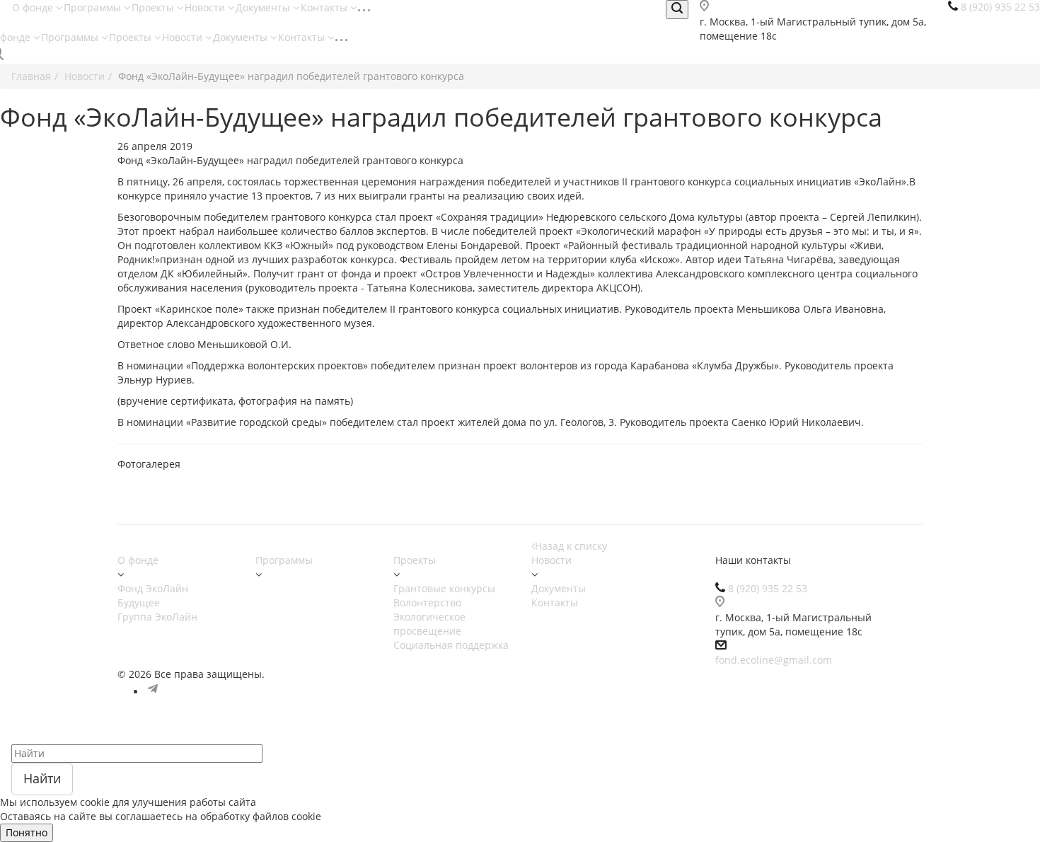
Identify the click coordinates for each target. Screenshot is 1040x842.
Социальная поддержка (451, 645)
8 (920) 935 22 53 (767, 588)
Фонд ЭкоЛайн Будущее (152, 595)
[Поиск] (677, 9)
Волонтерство (427, 602)
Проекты (154, 7)
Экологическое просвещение (429, 624)
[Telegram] (153, 691)
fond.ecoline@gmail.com (773, 660)
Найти (42, 778)
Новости (206, 7)
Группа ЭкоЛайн (157, 616)
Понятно (26, 832)
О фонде (34, 7)
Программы (94, 7)
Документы (264, 7)
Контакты (325, 7)
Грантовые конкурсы (444, 588)
